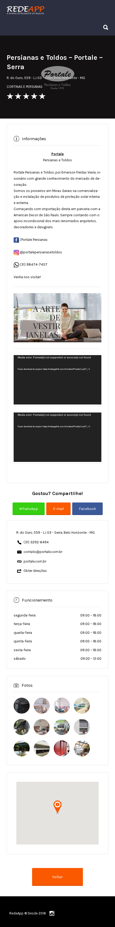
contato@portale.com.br (43, 552)
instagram (51, 913)
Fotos (27, 685)
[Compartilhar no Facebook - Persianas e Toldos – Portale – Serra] (87, 512)
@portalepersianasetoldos (40, 252)
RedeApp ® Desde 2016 (27, 913)
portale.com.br (35, 561)
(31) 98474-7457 (33, 264)
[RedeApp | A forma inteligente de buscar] (56, 10)
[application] (57, 379)
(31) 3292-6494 (36, 542)
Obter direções (35, 571)
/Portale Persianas (33, 240)
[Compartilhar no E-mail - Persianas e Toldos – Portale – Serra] (59, 512)
